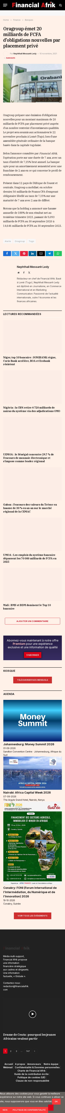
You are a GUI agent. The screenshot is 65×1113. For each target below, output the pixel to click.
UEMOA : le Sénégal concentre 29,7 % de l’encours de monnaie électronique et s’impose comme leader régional (28, 458)
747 (28, 1051)
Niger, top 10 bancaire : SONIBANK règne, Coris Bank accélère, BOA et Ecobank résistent (29, 361)
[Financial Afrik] (33, 5)
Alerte (8, 241)
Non (5, 1110)
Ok (56, 1101)
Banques (10, 58)
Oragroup (20, 241)
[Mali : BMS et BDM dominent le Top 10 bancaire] (32, 584)
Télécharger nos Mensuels (32, 680)
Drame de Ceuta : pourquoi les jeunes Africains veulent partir (29, 1036)
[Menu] (5, 5)
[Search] (60, 5)
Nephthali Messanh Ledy (24, 53)
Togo (31, 241)
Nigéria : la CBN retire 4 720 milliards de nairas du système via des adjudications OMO (31, 409)
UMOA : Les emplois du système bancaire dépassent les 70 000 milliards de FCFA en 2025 (29, 558)
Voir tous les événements (32, 916)
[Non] (50, 1108)
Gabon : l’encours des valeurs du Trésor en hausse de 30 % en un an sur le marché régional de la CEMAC (30, 508)
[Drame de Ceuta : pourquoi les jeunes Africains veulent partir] (32, 1014)
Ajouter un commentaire (32, 621)
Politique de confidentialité (29, 1110)
